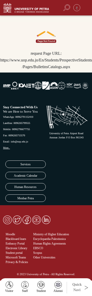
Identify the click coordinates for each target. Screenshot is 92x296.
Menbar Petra (25, 198)
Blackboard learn (16, 239)
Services (25, 164)
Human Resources (25, 187)
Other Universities (44, 257)
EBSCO (38, 248)
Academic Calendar (25, 175)
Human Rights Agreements (49, 243)
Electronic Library (16, 248)
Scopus (37, 253)
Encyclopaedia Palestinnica (49, 239)
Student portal (14, 253)
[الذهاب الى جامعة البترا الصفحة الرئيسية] (29, 8)
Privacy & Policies (17, 262)
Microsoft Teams (16, 257)
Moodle (10, 234)
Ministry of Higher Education (51, 234)
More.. (6, 147)
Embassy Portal (15, 243)
